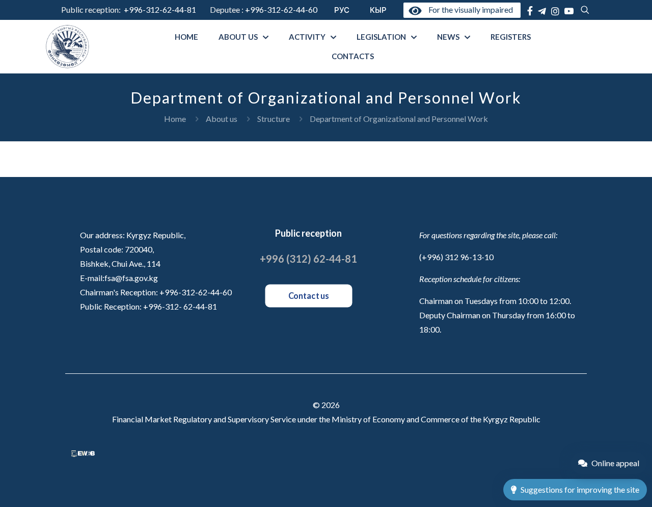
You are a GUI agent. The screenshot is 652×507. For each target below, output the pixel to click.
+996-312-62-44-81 (160, 9)
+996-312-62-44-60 (282, 9)
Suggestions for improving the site (580, 489)
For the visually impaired (468, 9)
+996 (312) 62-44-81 (308, 258)
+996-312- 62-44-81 (180, 306)
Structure (273, 118)
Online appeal (615, 463)
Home (175, 118)
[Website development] (83, 454)
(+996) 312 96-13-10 (456, 257)
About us (221, 118)
